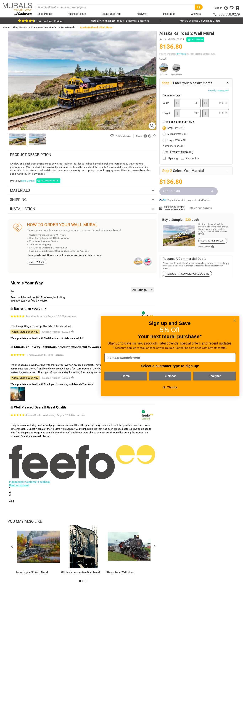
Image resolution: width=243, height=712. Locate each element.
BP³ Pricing (181, 53)
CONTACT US (36, 261)
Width (166, 102)
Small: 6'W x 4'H (175, 127)
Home (126, 375)
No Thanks (170, 387)
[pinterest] (149, 136)
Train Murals (68, 27)
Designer (214, 375)
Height (166, 113)
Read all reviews (19, 485)
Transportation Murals (43, 27)
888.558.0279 (229, 14)
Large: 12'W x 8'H (176, 140)
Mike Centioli (28, 180)
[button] (12, 546)
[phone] (215, 14)
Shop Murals (19, 27)
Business (170, 375)
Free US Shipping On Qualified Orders (200, 20)
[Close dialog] (235, 320)
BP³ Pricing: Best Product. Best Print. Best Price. (120, 20)
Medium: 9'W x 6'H (177, 133)
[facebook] (145, 136)
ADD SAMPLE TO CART (213, 240)
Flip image (173, 158)
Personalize (192, 158)
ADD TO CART (171, 191)
